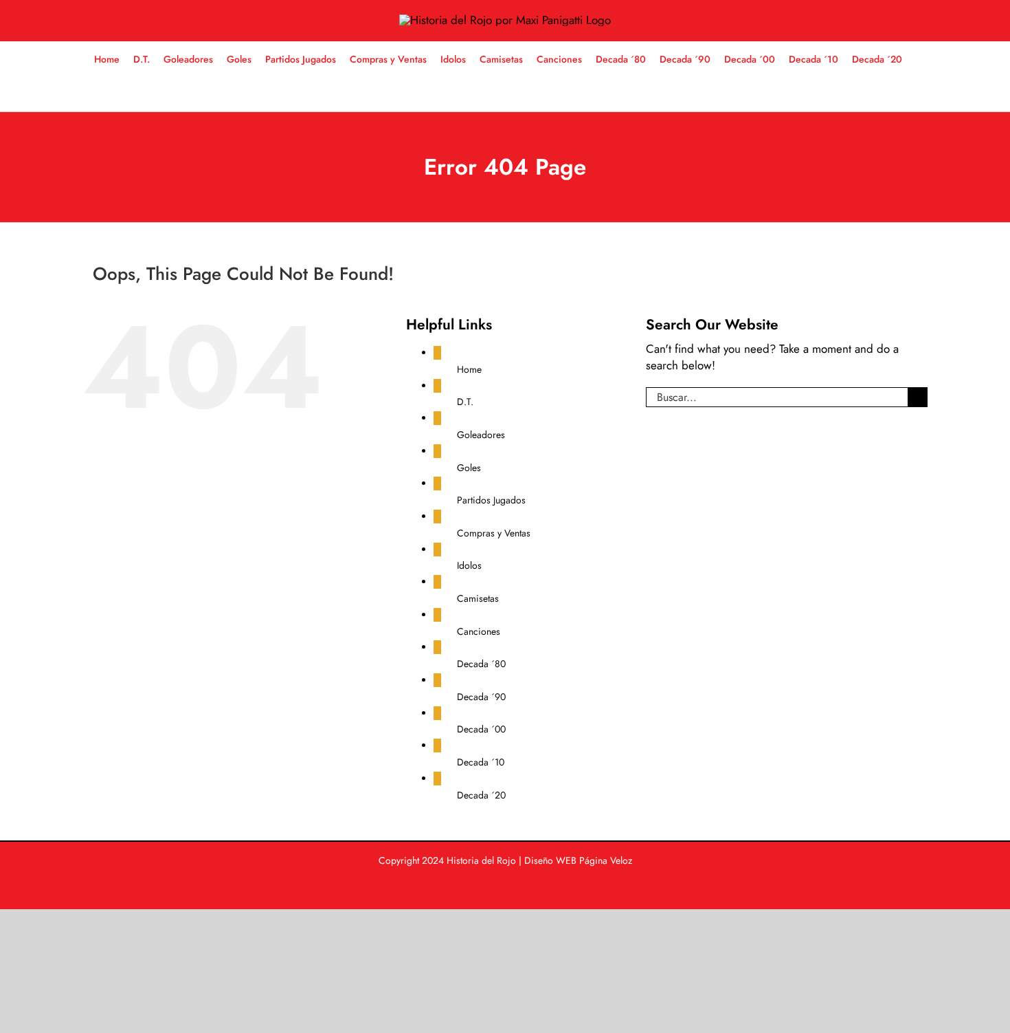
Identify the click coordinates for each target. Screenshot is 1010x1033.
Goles (469, 468)
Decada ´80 (481, 664)
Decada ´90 (481, 697)
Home (469, 369)
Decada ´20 (481, 795)
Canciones (478, 631)
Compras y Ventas (493, 533)
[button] (498, 93)
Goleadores (481, 435)
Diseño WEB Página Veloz (578, 860)
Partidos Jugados (491, 500)
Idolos (469, 565)
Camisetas (478, 598)
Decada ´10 (480, 762)
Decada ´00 (481, 729)
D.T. (465, 402)
